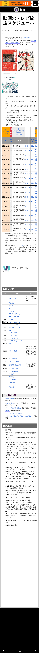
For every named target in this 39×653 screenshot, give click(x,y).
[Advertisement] (19, 546)
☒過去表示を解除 (6, 131)
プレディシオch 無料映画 (13, 413)
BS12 (32, 146)
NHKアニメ (12, 298)
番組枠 (36, 140)
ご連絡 (22, 245)
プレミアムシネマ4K (15, 322)
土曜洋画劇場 (13, 358)
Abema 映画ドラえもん (13, 408)
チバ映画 (11, 374)
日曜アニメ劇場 (14, 361)
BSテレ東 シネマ (14, 338)
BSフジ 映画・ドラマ (15, 341)
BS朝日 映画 (13, 332)
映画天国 (11, 303)
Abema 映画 (9, 403)
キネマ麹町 (12, 379)
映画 (10, 343)
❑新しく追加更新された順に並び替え (18, 131)
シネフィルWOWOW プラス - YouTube (18, 416)
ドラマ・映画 (13, 351)
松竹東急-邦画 (13, 371)
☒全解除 (11, 131)
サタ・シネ (12, 308)
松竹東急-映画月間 (15, 365)
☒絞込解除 (36, 131)
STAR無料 (12, 382)
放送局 (32, 140)
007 (10, 330)
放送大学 (11, 387)
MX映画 (11, 377)
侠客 (36, 146)
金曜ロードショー (14, 305)
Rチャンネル (9, 398)
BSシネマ (12, 319)
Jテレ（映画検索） (15, 316)
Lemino (7, 410)
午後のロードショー (15, 311)
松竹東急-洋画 (13, 368)
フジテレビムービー (15, 314)
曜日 (11, 140)
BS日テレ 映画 (13, 325)
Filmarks (27, 38)
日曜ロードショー (14, 327)
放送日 (6, 140)
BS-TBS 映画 (13, 335)
